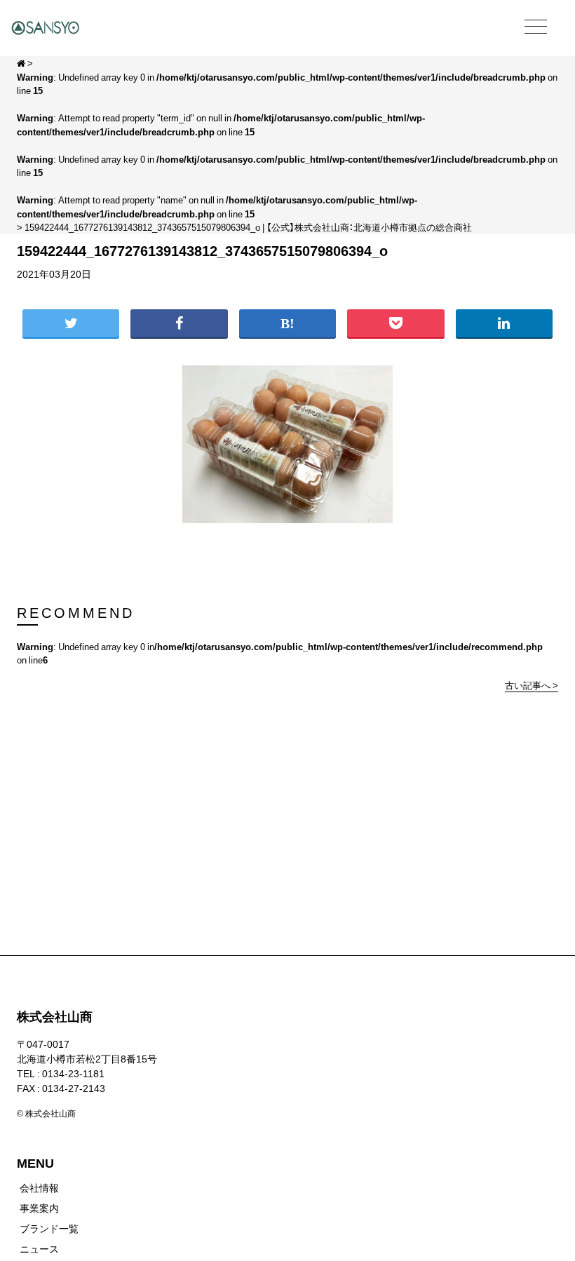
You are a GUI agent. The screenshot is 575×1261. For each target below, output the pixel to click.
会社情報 (39, 1187)
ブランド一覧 (49, 1228)
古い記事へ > (531, 685)
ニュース (39, 1248)
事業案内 (39, 1208)
